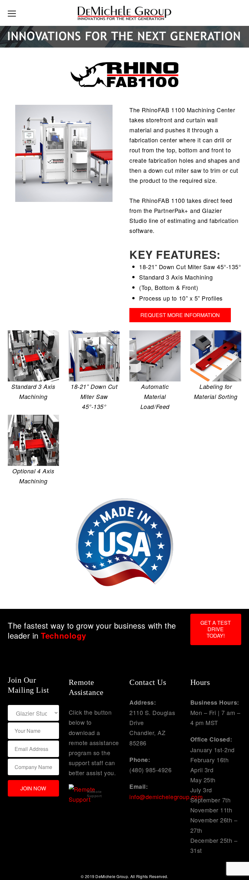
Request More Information (180, 315)
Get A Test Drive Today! (215, 629)
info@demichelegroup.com (166, 796)
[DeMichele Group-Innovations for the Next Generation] (124, 12)
